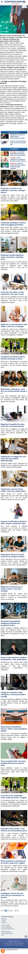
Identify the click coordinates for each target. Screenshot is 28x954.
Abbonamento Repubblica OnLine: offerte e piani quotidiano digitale (14, 729)
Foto (2, 935)
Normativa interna (5, 931)
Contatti (3, 920)
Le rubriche (14, 149)
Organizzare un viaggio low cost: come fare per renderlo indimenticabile (13, 459)
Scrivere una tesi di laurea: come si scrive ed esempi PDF (18, 142)
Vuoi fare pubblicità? (6, 927)
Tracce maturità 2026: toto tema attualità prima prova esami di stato (13, 763)
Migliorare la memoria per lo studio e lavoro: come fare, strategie (11, 589)
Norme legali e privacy (7, 933)
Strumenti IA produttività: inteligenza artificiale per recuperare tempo (11, 623)
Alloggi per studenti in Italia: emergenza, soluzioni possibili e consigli (13, 694)
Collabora (3, 922)
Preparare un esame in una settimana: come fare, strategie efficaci (13, 190)
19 (15, 910)
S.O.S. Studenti (15, 3)
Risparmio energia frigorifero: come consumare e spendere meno (12, 257)
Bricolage (13, 152)
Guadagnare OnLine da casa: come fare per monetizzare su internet (12, 895)
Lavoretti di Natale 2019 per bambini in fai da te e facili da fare (17, 153)
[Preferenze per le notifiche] (3, 951)
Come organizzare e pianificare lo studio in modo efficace (18, 159)
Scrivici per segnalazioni (7, 928)
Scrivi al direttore (5, 925)
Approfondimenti (14, 132)
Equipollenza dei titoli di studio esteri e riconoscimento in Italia (17, 136)
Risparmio (13, 163)
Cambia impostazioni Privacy (10, 949)
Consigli (12, 157)
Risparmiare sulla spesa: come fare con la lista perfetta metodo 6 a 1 (14, 391)
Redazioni (4, 919)
